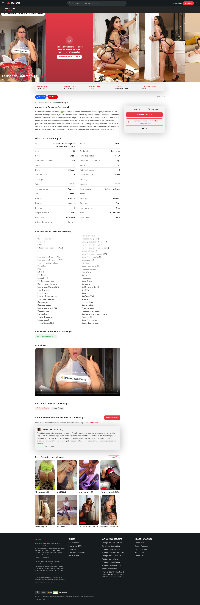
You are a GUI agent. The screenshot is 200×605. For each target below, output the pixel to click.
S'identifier (177, 3)
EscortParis (140, 543)
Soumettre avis (112, 418)
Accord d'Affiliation (109, 569)
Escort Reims (58, 408)
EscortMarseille (141, 549)
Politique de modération (111, 562)
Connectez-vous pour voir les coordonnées (146, 122)
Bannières (72, 549)
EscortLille (139, 556)
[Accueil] (36, 102)
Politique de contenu (110, 559)
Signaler (162, 97)
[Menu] (3, 3)
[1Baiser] (13, 3)
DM (146, 129)
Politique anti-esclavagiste (112, 556)
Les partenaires (75, 543)
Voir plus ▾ (40, 444)
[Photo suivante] (197, 48)
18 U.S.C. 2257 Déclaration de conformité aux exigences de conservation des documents (113, 574)
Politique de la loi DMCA (111, 549)
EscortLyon (140, 552)
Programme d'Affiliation (77, 546)
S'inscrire (188, 3)
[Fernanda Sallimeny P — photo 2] (116, 47)
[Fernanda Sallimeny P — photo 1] (23, 47)
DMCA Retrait (74, 556)
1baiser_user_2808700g (52, 429)
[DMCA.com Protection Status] (60, 592)
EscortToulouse (141, 546)
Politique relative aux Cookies (113, 552)
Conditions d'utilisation (111, 546)
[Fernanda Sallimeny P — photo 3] (162, 47)
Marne (4, 79)
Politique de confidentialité (112, 543)
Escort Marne (44, 103)
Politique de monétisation (112, 565)
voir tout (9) (114, 457)
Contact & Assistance (77, 552)
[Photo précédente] (3, 48)
